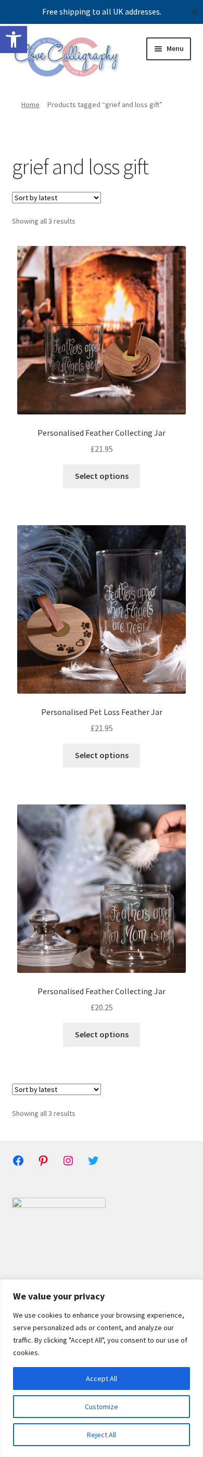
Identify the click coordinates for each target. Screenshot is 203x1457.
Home (30, 104)
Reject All (101, 1434)
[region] (101, 1368)
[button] (13, 39)
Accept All (101, 1378)
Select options (102, 476)
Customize (101, 1406)
